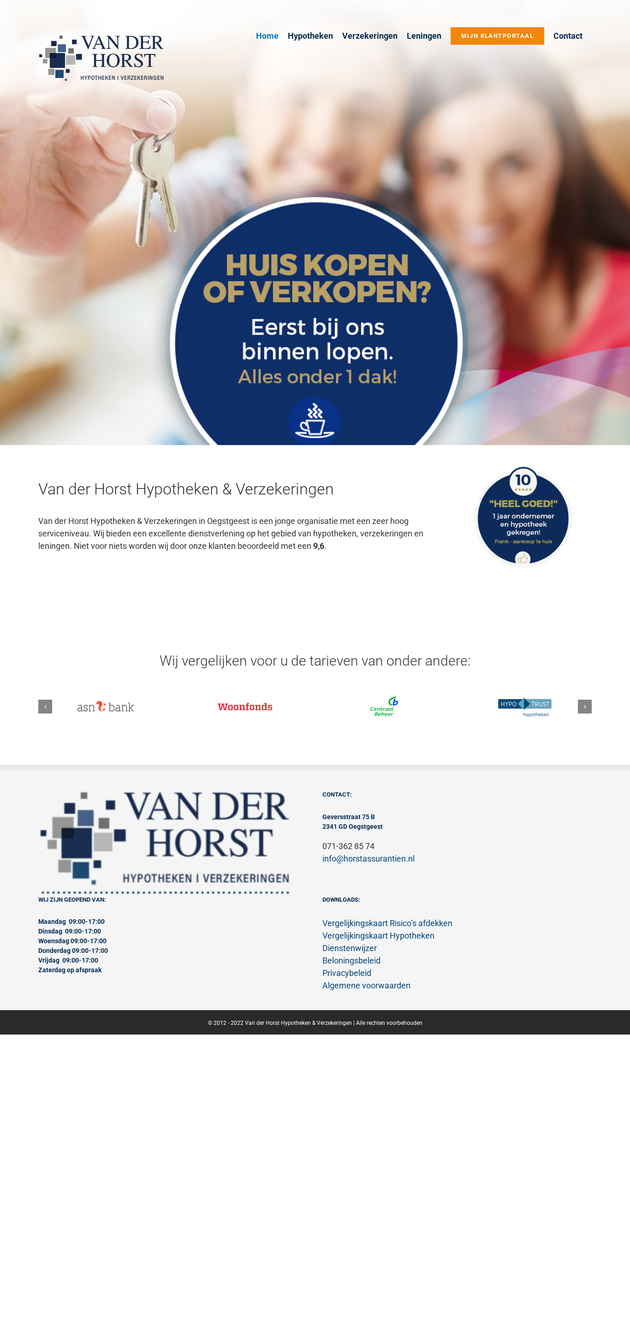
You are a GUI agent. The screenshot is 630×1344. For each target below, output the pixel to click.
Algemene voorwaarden (366, 985)
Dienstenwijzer (349, 948)
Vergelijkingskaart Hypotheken (378, 935)
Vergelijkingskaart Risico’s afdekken (387, 923)
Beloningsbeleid (351, 960)
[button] (45, 707)
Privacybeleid (346, 973)
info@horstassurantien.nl (368, 858)
